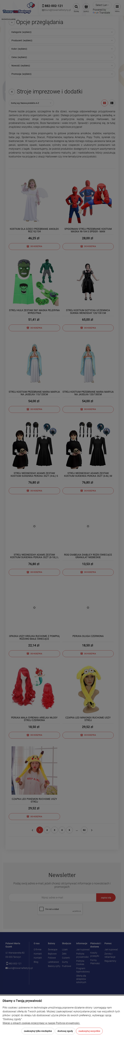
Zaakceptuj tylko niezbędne (38, 1031)
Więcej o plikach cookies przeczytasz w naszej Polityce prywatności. (41, 1023)
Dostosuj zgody (65, 1031)
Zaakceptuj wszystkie (89, 1031)
